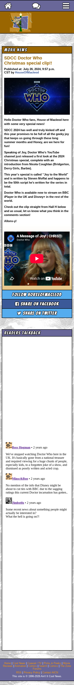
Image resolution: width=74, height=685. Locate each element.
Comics (32, 666)
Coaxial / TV (34, 663)
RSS (19, 672)
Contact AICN (50, 672)
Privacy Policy (32, 672)
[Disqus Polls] (37, 388)
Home (7, 663)
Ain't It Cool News (44, 22)
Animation (20, 666)
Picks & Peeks (52, 663)
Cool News (19, 663)
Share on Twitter (39, 313)
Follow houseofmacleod (37, 294)
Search (43, 666)
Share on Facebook (39, 304)
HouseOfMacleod (27, 72)
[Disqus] (37, 490)
